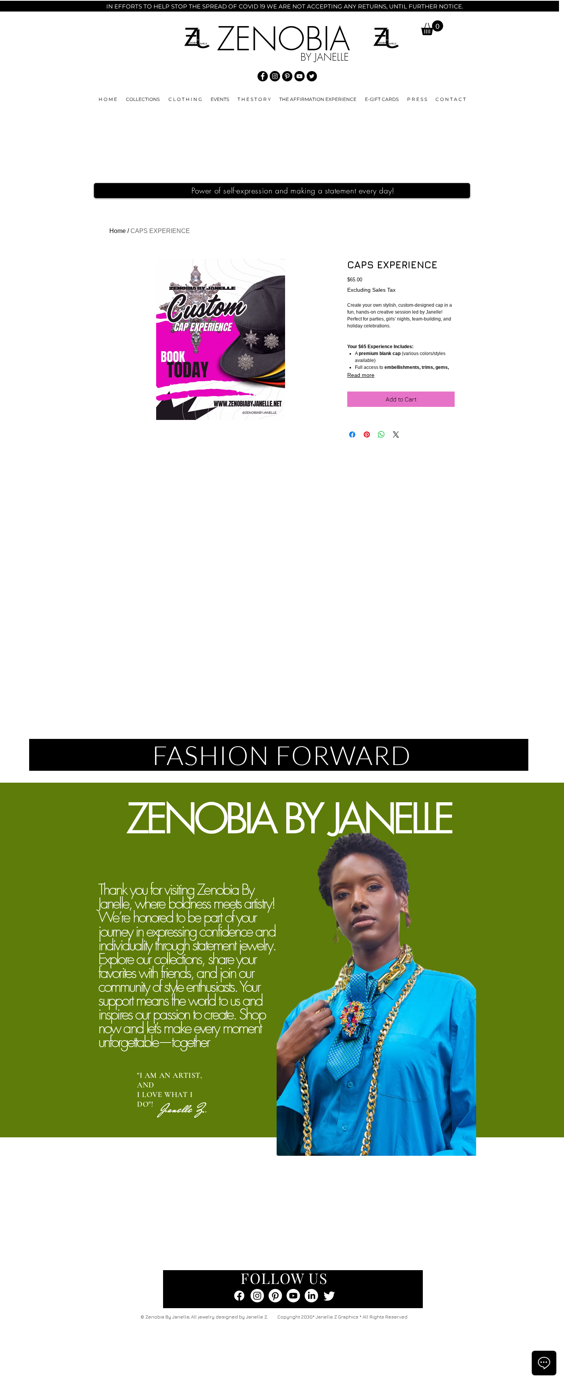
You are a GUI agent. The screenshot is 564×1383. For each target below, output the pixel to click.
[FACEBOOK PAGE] (239, 1295)
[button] (432, 27)
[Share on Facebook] (352, 434)
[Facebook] (262, 76)
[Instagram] (275, 76)
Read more (360, 375)
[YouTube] (299, 76)
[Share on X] (396, 434)
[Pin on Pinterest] (366, 434)
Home (117, 231)
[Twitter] (312, 76)
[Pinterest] (287, 76)
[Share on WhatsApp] (381, 434)
